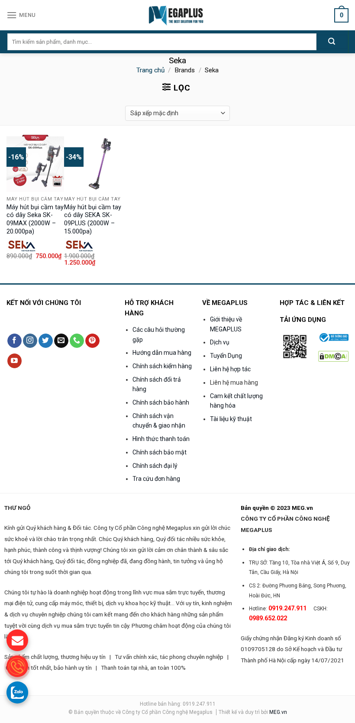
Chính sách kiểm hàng (162, 366)
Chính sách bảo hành (160, 402)
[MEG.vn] (178, 15)
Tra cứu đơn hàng (156, 478)
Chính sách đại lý (155, 465)
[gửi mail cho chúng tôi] (17, 640)
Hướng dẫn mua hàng (161, 352)
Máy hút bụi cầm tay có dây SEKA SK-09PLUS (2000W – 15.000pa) (92, 219)
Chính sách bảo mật (159, 452)
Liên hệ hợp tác (230, 369)
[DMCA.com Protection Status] (333, 355)
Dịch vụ (219, 342)
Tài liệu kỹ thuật (231, 418)
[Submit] (331, 42)
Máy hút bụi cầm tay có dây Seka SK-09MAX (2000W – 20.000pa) (35, 219)
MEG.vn (278, 712)
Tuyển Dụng (226, 355)
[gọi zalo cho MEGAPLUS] (17, 692)
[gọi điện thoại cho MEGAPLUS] (17, 666)
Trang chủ (150, 70)
